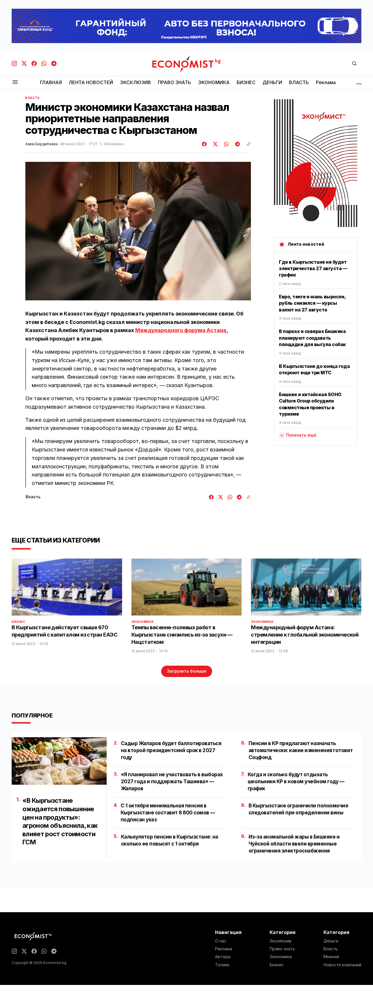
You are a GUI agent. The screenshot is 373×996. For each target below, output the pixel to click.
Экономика (142, 621)
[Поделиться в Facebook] (204, 144)
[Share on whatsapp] (225, 144)
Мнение (331, 956)
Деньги (330, 941)
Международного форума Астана (180, 330)
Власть (32, 97)
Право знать (282, 949)
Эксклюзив (280, 941)
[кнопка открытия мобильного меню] (15, 82)
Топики (222, 965)
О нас (220, 941)
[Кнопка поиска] (354, 63)
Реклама (223, 949)
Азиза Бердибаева (41, 144)
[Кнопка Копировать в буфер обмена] (246, 144)
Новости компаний (342, 965)
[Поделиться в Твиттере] (214, 144)
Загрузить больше (186, 671)
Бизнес (19, 621)
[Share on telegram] (236, 144)
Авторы (223, 956)
